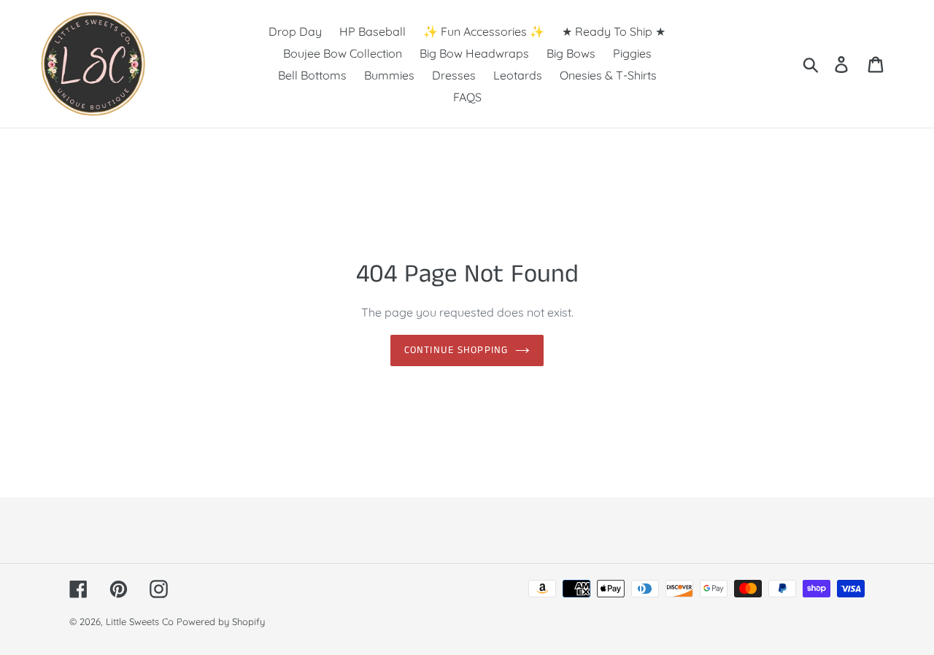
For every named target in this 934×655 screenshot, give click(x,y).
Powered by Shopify (221, 621)
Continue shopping (456, 350)
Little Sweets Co (140, 621)
